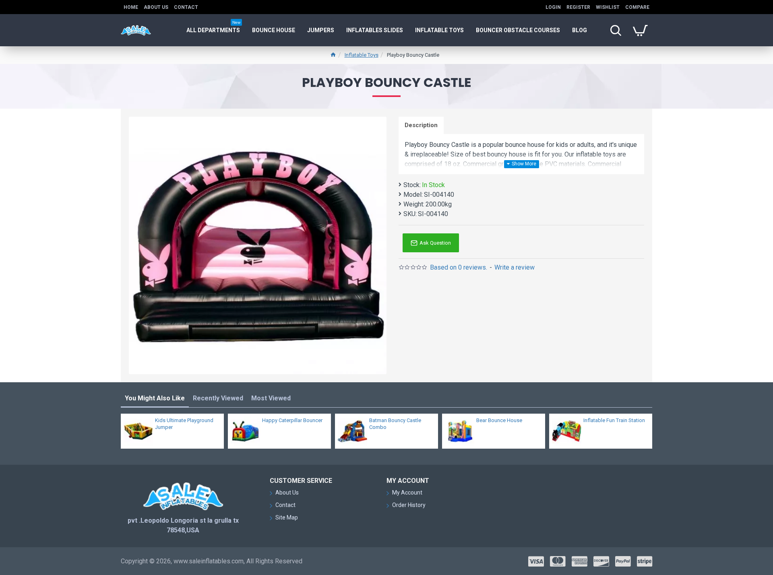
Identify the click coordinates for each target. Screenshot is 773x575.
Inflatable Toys (361, 55)
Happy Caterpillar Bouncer (292, 420)
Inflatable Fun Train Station (614, 420)
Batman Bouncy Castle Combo (395, 423)
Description (421, 125)
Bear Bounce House (499, 420)
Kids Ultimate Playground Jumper (184, 423)
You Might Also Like (155, 398)
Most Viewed (271, 398)
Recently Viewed (218, 398)
